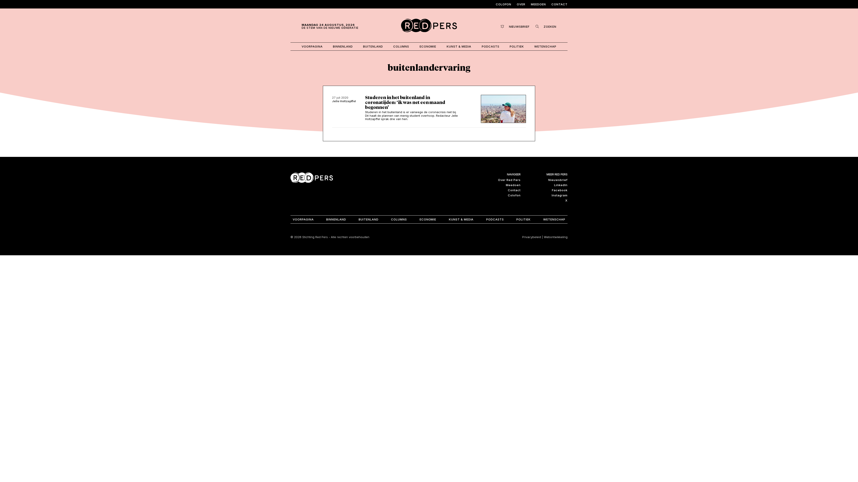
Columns (401, 46)
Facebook (560, 190)
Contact (559, 4)
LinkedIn (561, 185)
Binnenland (343, 46)
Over (521, 4)
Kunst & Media (459, 46)
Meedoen (538, 4)
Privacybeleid (531, 237)
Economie (428, 46)
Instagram (560, 195)
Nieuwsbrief (558, 180)
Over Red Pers (509, 180)
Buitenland (373, 46)
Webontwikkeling (556, 237)
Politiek (517, 46)
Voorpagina (312, 46)
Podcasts (490, 46)
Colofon (503, 4)
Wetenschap (545, 46)
